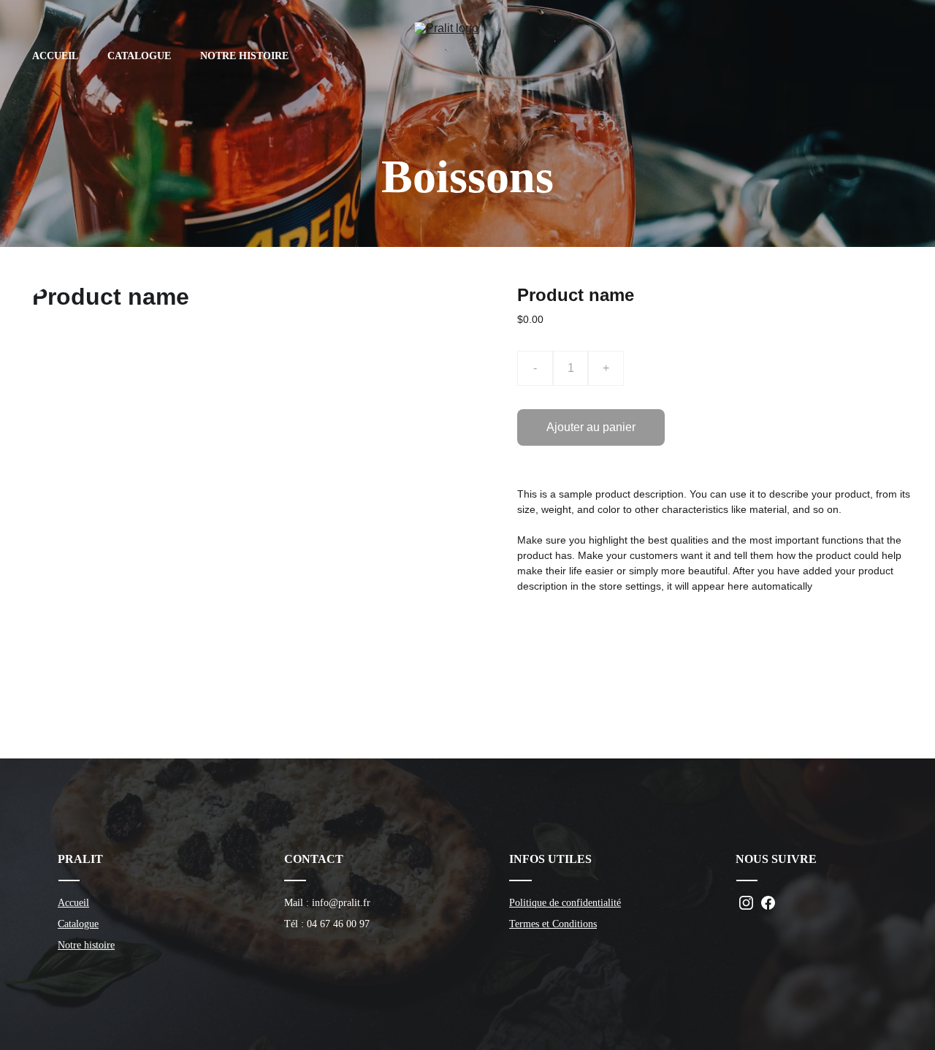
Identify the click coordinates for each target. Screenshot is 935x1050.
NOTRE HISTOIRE (244, 55)
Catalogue (78, 923)
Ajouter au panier (591, 427)
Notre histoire (86, 945)
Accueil (73, 902)
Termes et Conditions (553, 923)
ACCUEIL (55, 55)
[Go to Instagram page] (746, 902)
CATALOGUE (139, 55)
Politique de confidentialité (565, 902)
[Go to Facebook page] (768, 902)
